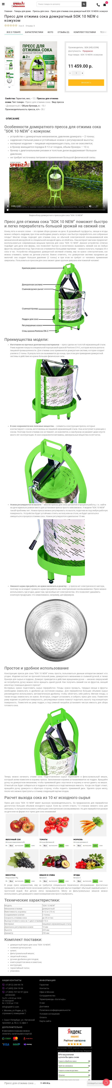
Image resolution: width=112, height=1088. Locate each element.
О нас (42, 1003)
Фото (50, 32)
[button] (9, 43)
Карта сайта (45, 1021)
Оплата (43, 1017)
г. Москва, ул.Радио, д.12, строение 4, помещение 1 (14, 1012)
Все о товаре (14, 32)
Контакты (44, 988)
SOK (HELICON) (91, 47)
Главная (8, 11)
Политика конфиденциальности (55, 1010)
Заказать (86, 83)
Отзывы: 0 (30, 26)
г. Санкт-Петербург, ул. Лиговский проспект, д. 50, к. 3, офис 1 (18, 1021)
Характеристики (34, 32)
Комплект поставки (85, 32)
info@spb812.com (10, 1007)
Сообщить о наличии (97, 1083)
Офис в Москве (47, 992)
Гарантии (44, 985)
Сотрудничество (47, 995)
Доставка (44, 1006)
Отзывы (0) (63, 32)
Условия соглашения (50, 1014)
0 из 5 (21, 26)
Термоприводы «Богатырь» (53, 999)
